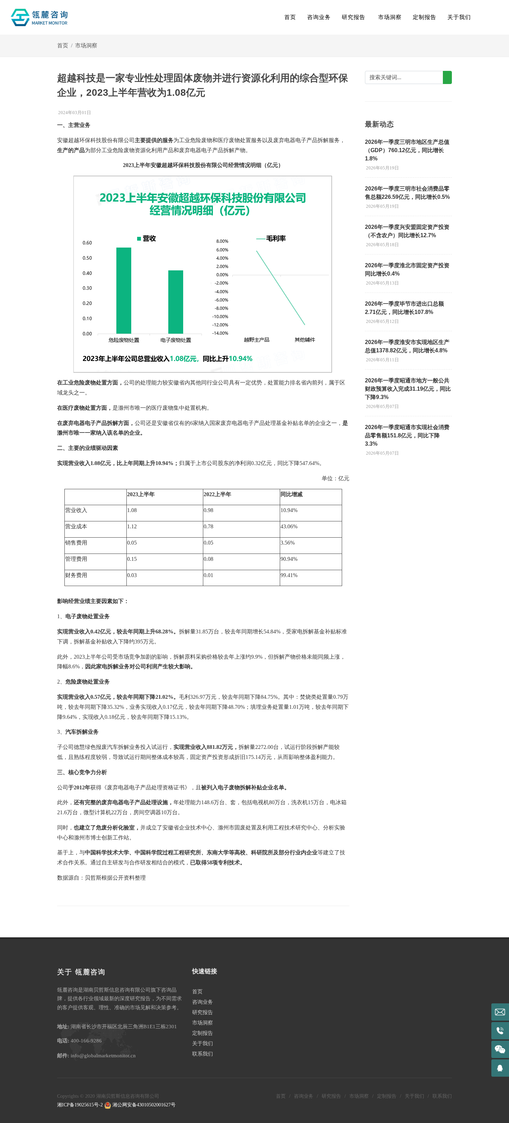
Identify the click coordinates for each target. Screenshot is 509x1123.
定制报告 (202, 1033)
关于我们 (202, 1043)
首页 (290, 17)
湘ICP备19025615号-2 (80, 1104)
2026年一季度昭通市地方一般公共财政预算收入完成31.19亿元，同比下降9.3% (408, 389)
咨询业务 (202, 1002)
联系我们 (202, 1054)
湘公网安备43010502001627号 (143, 1104)
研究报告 (202, 1012)
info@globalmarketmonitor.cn (103, 1055)
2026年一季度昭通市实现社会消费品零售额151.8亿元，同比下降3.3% (407, 435)
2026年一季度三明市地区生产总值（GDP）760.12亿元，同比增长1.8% (407, 150)
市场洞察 (86, 45)
